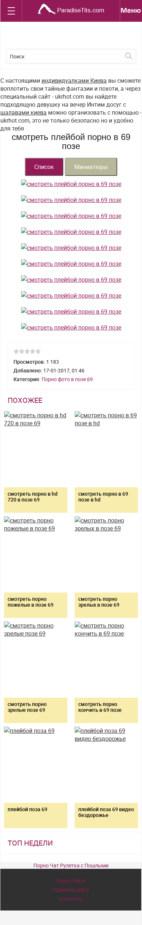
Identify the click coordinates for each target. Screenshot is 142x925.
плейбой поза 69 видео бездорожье (106, 812)
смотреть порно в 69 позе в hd (103, 496)
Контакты (71, 898)
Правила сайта (71, 889)
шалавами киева (23, 112)
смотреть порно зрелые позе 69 (27, 707)
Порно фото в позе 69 (67, 379)
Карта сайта (71, 880)
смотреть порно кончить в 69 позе (100, 707)
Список (44, 167)
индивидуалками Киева (74, 80)
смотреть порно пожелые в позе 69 (31, 601)
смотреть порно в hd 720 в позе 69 (33, 496)
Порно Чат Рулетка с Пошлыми (71, 865)
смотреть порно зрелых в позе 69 (98, 601)
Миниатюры (91, 167)
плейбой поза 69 (27, 809)
